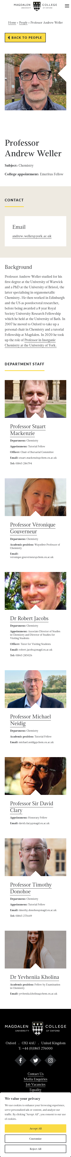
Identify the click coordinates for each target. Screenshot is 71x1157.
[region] (35, 1124)
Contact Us (36, 1073)
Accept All (36, 1128)
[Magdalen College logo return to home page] (35, 6)
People (23, 23)
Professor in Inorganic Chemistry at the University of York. (31, 343)
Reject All (35, 1149)
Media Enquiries (35, 1079)
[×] (67, 6)
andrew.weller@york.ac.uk (31, 236)
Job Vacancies (35, 1084)
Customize (35, 1139)
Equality (35, 1089)
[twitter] (35, 1061)
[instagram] (50, 1061)
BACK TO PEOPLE (27, 37)
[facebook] (21, 1061)
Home (12, 23)
